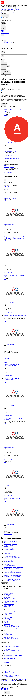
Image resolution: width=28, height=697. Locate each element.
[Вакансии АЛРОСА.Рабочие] (15, 212)
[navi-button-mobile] (2, 35)
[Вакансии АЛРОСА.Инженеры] (15, 252)
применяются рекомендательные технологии (13, 680)
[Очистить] (3, 52)
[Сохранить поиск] (2, 56)
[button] (2, 30)
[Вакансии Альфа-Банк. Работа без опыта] (15, 129)
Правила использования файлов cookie (10, 12)
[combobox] (7, 48)
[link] (3, 27)
